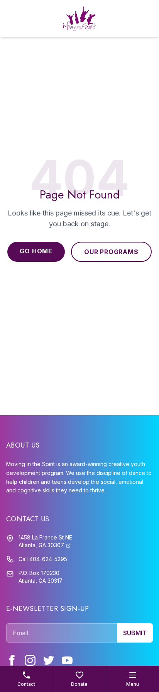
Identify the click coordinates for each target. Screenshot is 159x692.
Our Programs (111, 252)
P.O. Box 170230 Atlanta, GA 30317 (41, 577)
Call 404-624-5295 (43, 559)
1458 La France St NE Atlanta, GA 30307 (45, 541)
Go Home (36, 251)
